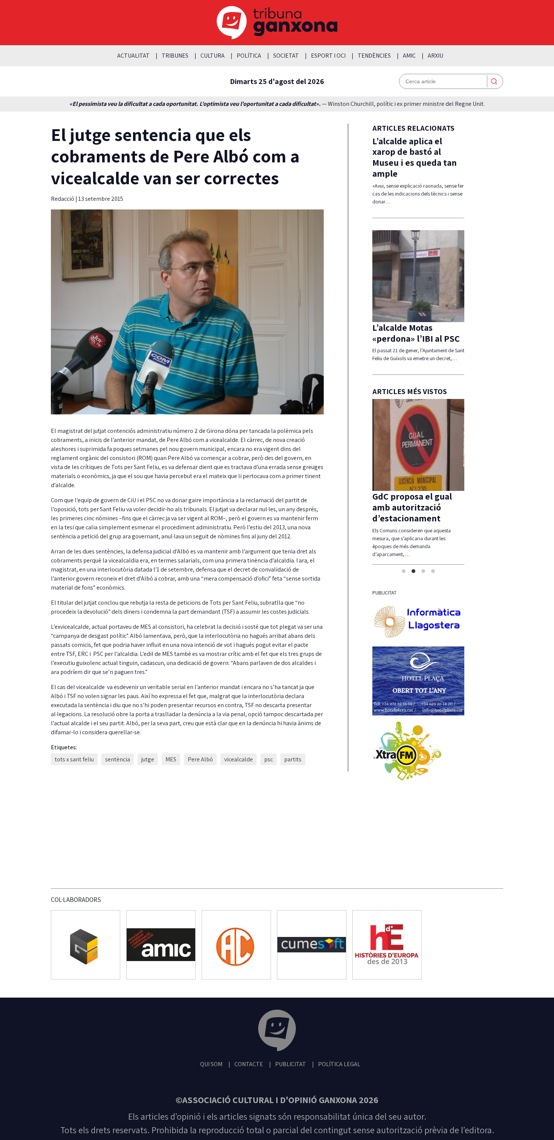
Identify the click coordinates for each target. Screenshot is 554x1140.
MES (170, 759)
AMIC (409, 56)
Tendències (374, 56)
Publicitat (290, 1064)
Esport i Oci (328, 56)
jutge (147, 759)
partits (292, 759)
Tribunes (175, 56)
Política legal (339, 1064)
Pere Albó (200, 759)
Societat (286, 56)
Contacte (248, 1064)
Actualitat (133, 56)
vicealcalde (238, 759)
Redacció (63, 199)
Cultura (212, 56)
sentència (117, 759)
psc (268, 759)
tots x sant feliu (74, 759)
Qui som (211, 1064)
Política (249, 56)
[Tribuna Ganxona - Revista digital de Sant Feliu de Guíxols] (277, 1032)
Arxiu (435, 56)
